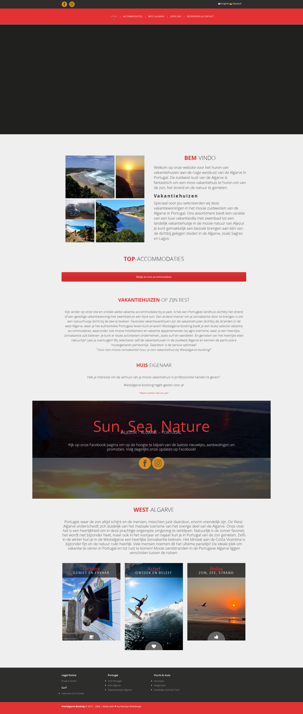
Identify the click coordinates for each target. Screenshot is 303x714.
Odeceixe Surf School (73, 693)
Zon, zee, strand (216, 573)
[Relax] (216, 637)
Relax (216, 568)
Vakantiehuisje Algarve (120, 689)
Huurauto (159, 680)
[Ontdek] (91, 637)
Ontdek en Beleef (153, 573)
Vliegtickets (160, 685)
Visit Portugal (115, 680)
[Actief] (154, 647)
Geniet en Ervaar (91, 573)
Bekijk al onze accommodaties (154, 277)
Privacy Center (69, 680)
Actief (153, 568)
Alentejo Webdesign (130, 706)
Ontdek (91, 568)
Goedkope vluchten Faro (166, 689)
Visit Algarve (114, 685)
